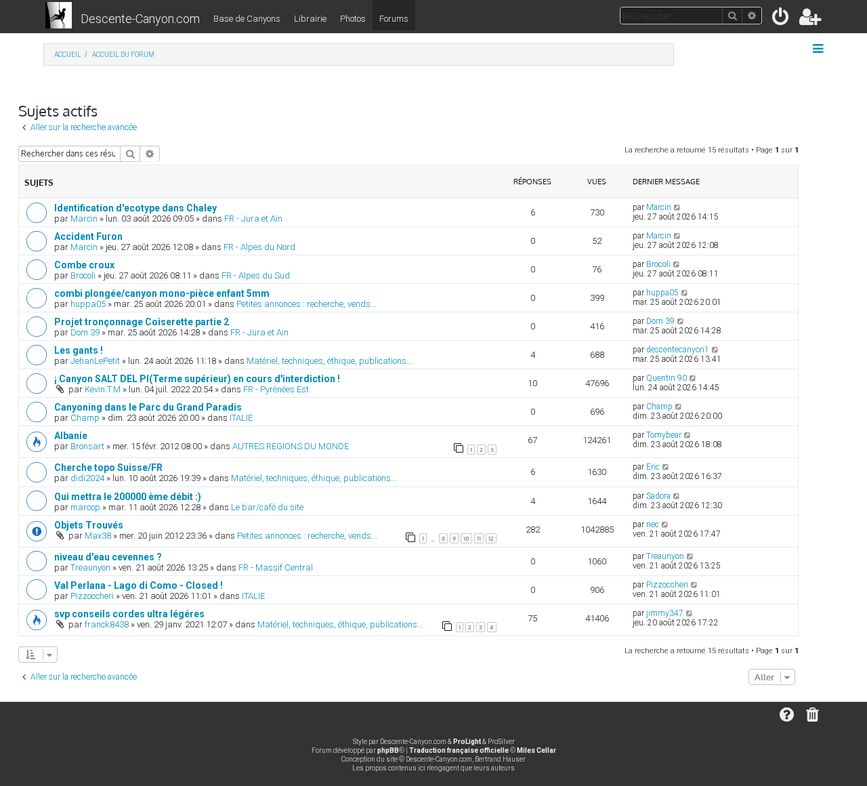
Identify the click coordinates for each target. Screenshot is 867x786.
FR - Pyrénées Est (276, 389)
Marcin (84, 218)
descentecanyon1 (677, 349)
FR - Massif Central (275, 567)
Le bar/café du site (267, 507)
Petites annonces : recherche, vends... (306, 304)
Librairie (310, 19)
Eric (653, 467)
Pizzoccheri (92, 596)
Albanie (70, 435)
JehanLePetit (95, 361)
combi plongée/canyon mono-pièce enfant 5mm (162, 293)
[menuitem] (781, 19)
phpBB (388, 750)
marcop (85, 507)
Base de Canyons (246, 19)
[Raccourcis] (819, 48)
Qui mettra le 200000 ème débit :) (127, 496)
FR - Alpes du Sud (255, 275)
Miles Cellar (536, 750)
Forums (393, 19)
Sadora (658, 496)
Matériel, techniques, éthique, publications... (330, 361)
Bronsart (87, 446)
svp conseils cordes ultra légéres (129, 613)
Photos (353, 19)
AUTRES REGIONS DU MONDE (290, 446)
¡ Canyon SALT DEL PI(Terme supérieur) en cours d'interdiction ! (197, 378)
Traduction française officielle (459, 750)
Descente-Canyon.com (140, 19)
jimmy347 (664, 613)
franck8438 (107, 624)
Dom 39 (85, 332)
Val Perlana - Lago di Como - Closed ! (138, 585)
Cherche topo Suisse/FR (108, 467)
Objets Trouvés (88, 525)
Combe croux (84, 265)
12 (491, 538)
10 (466, 538)
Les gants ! (78, 350)
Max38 (98, 536)
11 (479, 538)
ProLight (467, 741)
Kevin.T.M (103, 389)
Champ (85, 418)
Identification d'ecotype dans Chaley (135, 208)
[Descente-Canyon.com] (58, 16)
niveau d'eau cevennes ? (108, 557)
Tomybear (663, 435)
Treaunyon (90, 567)
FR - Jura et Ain (253, 218)
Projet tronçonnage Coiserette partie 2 (141, 321)
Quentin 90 (666, 378)
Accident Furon (88, 236)
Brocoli (83, 275)
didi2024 (87, 478)
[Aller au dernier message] (677, 207)
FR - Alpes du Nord (259, 247)
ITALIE (241, 418)
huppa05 (88, 304)
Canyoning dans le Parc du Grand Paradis (148, 407)
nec (652, 524)
